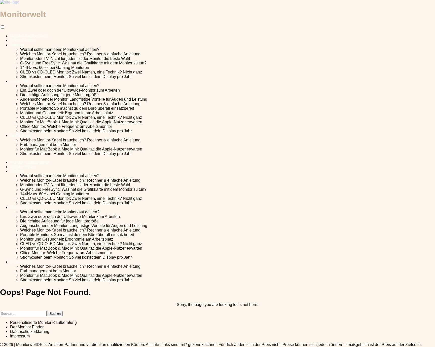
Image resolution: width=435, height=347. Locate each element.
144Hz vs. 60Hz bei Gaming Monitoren (54, 67)
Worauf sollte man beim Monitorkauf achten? (59, 49)
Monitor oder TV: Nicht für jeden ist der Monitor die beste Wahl (75, 58)
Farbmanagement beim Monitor (48, 144)
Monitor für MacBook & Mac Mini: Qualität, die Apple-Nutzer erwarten (81, 122)
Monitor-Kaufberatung (29, 36)
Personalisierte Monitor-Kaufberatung (43, 322)
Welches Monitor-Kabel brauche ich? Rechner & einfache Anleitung (80, 54)
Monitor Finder (23, 40)
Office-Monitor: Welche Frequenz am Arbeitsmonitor (66, 126)
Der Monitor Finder (27, 327)
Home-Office (21, 81)
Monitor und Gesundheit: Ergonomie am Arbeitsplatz (66, 113)
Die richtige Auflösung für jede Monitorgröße (59, 95)
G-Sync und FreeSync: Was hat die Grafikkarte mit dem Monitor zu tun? (83, 63)
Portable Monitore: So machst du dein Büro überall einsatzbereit (77, 108)
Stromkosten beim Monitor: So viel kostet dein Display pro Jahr (76, 76)
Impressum (20, 336)
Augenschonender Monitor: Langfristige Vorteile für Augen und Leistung (83, 99)
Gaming (17, 45)
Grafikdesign (21, 135)
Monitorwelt (23, 14)
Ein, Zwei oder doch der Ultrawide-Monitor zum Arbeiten (70, 90)
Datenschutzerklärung (29, 331)
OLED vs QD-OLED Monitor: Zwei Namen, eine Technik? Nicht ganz (81, 72)
